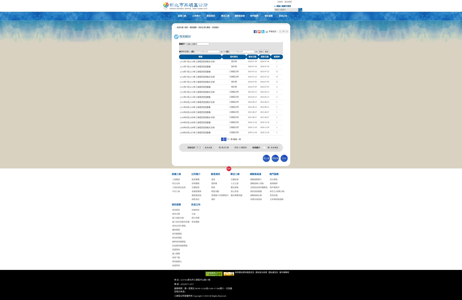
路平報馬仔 (274, 187)
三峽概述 (176, 179)
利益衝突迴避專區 (180, 246)
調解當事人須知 (257, 183)
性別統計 (215, 27)
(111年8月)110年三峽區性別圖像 (195, 107)
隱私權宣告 (273, 272)
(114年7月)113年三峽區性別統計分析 (197, 77)
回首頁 (280, 2)
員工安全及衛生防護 (180, 222)
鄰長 (213, 187)
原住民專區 (177, 238)
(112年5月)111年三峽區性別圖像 (195, 97)
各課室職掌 (196, 191)
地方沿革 (176, 183)
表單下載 (176, 257)
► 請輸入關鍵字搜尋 (282, 6)
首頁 (186, 27)
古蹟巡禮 (234, 179)
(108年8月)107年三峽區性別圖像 (195, 132)
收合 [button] (228, 167)
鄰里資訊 (211, 16)
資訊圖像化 (177, 261)
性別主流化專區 (204, 27)
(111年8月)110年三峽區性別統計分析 (197, 102)
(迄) (227, 52)
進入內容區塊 (6, 1)
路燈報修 (274, 183)
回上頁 (266, 158)
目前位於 (191, 148)
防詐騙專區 (177, 234)
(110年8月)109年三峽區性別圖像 (195, 112)
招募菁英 (176, 249)
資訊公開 (176, 214)
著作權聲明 (284, 272)
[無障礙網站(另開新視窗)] (214, 274)
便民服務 (269, 16)
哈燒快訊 (195, 210)
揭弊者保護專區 (179, 242)
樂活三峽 (225, 16)
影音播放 (195, 222)
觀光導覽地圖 (236, 195)
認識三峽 (182, 16)
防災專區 (274, 179)
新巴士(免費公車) (277, 191)
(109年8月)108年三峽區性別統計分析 (197, 127)
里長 (213, 179)
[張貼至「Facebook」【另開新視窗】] (255, 31)
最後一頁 (237, 139)
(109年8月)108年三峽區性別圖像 (195, 122)
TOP (284, 158)
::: (275, 2)
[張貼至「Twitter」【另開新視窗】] (262, 31)
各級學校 (176, 265)
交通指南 (195, 187)
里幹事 (214, 183)
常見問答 (176, 210)
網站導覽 (288, 2)
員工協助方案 (178, 218)
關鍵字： (183, 44)
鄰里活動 (215, 191)
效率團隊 (195, 183)
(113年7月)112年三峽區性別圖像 (195, 87)
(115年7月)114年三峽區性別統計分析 (197, 61)
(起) (192, 52)
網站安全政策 (261, 272)
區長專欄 (195, 179)
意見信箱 (274, 195)
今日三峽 (176, 191)
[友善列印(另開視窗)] (266, 31)
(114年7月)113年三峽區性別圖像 (195, 72)
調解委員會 (240, 16)
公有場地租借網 (276, 199)
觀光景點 (234, 187)
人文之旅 (234, 183)
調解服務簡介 (256, 179)
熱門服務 (254, 16)
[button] (300, 10)
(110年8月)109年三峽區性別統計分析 (197, 117)
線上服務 (176, 253)
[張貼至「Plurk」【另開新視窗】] (259, 31)
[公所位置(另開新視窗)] (228, 274)
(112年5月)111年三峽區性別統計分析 (197, 92)
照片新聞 (195, 218)
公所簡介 (196, 16)
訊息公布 (283, 16)
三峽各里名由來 (179, 187)
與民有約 (195, 199)
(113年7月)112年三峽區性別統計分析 (197, 82)
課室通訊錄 (196, 195)
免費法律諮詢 (256, 199)
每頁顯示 (256, 148)
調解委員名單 (256, 195)
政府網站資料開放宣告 (244, 272)
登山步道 (234, 191)
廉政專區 (176, 230)
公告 (194, 214)
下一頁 (230, 139)
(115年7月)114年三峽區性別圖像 (195, 66)
